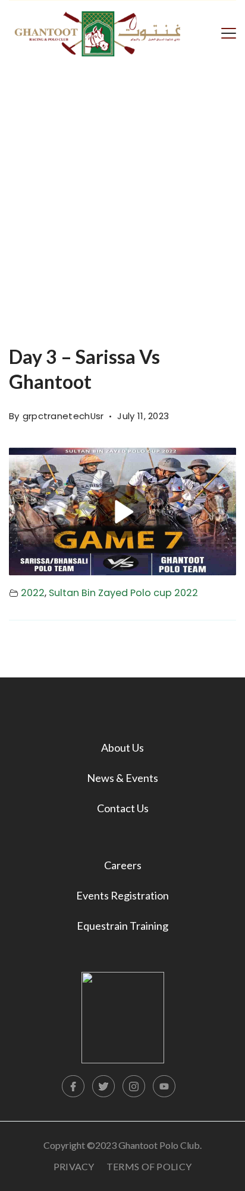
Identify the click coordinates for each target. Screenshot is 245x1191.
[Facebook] (73, 1086)
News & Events (122, 777)
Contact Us (123, 808)
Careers (123, 865)
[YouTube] (164, 1086)
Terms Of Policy (149, 1166)
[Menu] (228, 32)
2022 (33, 593)
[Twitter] (103, 1086)
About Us (122, 747)
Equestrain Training (122, 925)
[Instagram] (133, 1086)
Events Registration (122, 895)
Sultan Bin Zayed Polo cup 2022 (123, 593)
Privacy (74, 1166)
